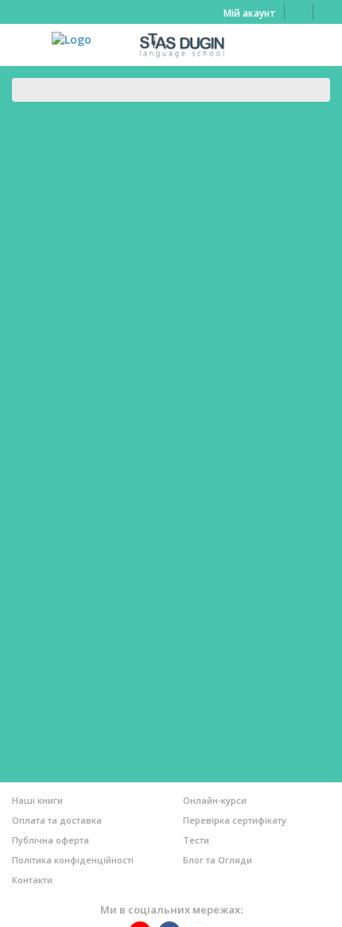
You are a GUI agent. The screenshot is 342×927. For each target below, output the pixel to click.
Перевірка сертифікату (234, 820)
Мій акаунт (249, 13)
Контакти (32, 880)
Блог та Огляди (217, 860)
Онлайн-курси (215, 800)
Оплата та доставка (57, 820)
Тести (196, 840)
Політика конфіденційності (73, 860)
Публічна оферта (50, 840)
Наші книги (37, 800)
